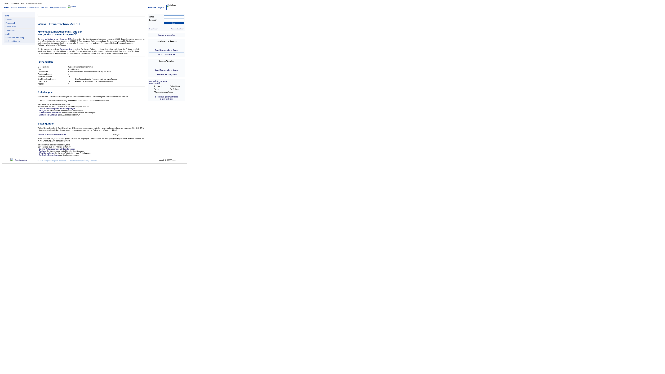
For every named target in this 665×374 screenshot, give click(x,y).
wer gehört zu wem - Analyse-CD (56, 39)
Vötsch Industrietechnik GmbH (52, 134)
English (161, 8)
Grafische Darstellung (49, 115)
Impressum (15, 3)
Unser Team (11, 27)
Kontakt (6, 3)
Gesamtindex (66, 49)
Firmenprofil (10, 23)
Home (6, 8)
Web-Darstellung (46, 153)
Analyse (42, 111)
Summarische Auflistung (50, 113)
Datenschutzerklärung (34, 3)
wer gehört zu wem (58, 8)
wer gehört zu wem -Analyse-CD (158, 82)
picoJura (44, 8)
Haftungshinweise (13, 41)
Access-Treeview (18, 8)
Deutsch (152, 8)
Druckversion (20, 160)
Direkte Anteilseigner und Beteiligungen (57, 109)
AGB (22, 3)
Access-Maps (33, 8)
